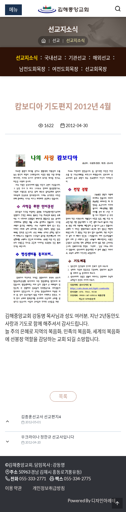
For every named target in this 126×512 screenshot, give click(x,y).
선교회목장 (96, 69)
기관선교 (77, 58)
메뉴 (13, 9)
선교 (56, 40)
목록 (63, 396)
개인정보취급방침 (49, 488)
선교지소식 (27, 58)
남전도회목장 (32, 69)
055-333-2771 (32, 478)
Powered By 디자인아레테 (92, 500)
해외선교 (101, 58)
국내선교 (53, 58)
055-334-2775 (77, 478)
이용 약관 (13, 488)
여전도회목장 (65, 69)
